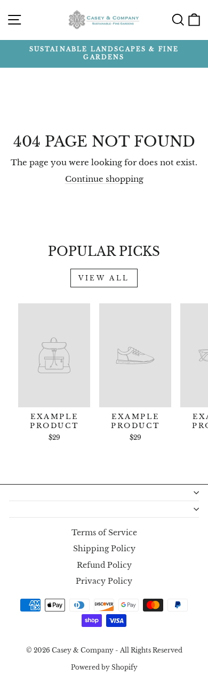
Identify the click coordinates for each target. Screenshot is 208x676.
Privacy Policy (104, 581)
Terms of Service (104, 532)
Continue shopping (104, 179)
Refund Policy (104, 565)
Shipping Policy (104, 548)
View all (104, 278)
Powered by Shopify (104, 667)
